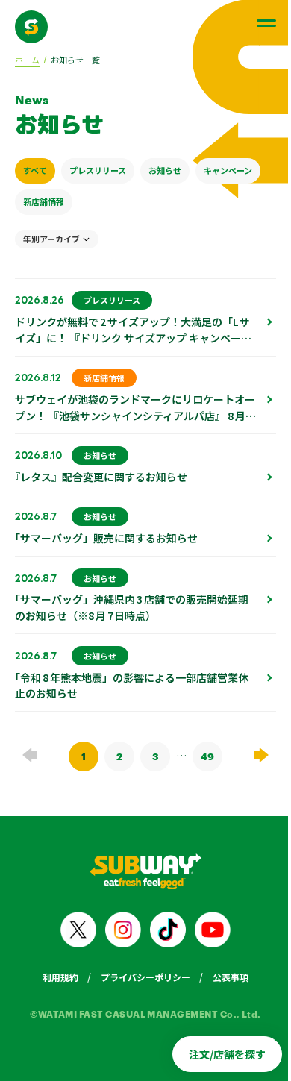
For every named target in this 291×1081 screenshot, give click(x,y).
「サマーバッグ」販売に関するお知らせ (106, 537)
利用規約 (60, 977)
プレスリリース (97, 170)
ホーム (27, 60)
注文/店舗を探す (227, 1054)
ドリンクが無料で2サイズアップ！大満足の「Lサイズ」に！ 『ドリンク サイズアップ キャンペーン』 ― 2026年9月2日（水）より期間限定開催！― (132, 346)
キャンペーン (228, 170)
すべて (35, 170)
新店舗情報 (43, 201)
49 (207, 756)
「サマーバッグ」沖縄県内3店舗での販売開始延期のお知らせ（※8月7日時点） (131, 607)
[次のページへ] (261, 754)
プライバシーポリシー (145, 977)
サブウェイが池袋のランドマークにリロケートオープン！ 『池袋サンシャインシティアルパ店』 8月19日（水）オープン (135, 415)
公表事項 (230, 977)
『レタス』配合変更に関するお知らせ (101, 476)
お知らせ (164, 170)
